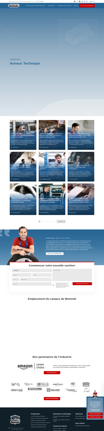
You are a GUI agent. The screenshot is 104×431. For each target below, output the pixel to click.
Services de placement (80, 416)
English (90, 1)
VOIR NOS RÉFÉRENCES (51, 398)
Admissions (51, 5)
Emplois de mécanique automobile (38, 420)
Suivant (60, 221)
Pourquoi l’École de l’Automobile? (82, 425)
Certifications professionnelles (35, 5)
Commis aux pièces (60, 426)
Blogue (76, 5)
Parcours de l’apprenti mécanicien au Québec (40, 422)
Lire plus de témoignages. (55, 253)
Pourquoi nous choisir (64, 5)
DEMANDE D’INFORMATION (95, 413)
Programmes (35, 414)
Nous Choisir (80, 423)
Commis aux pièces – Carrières (59, 428)
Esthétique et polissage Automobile (38, 426)
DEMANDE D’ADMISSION (95, 417)
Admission (79, 414)
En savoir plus (52, 372)
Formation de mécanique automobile (39, 424)
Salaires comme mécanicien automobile (39, 418)
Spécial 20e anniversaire (86, 5)
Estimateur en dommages (62, 414)
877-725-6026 (40, 1)
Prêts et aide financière (80, 418)
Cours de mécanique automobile (38, 416)
